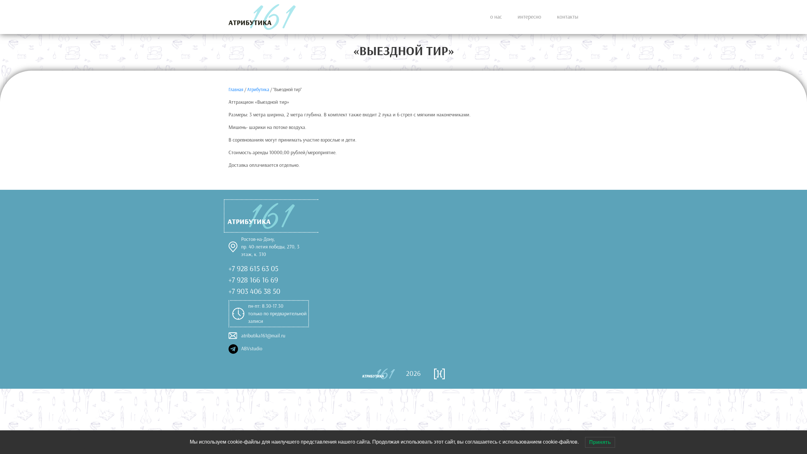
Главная (236, 89)
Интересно (529, 17)
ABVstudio (250, 349)
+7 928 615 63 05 (253, 268)
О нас (496, 17)
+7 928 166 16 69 (253, 280)
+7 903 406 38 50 (254, 291)
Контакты (567, 17)
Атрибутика (258, 89)
